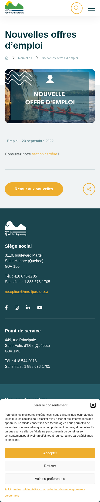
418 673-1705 (25, 276)
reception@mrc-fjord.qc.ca (26, 292)
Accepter (50, 453)
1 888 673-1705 (37, 282)
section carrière (44, 154)
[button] (93, 405)
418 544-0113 (25, 361)
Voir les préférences (50, 479)
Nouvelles (25, 58)
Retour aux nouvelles (34, 189)
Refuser (50, 466)
